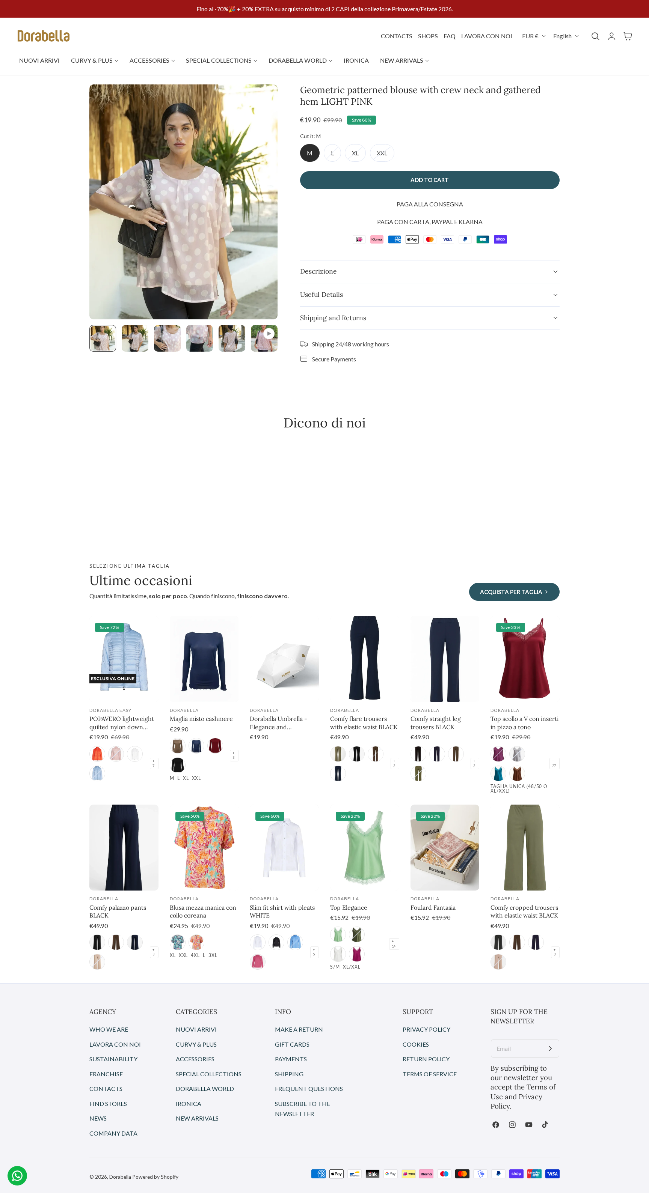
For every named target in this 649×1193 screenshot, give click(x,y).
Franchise (106, 1073)
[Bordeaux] (215, 746)
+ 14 (393, 943)
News (98, 1118)
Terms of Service (430, 1073)
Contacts (105, 1088)
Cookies (416, 1043)
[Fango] (178, 746)
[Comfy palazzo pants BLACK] (123, 848)
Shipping (289, 1073)
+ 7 (153, 763)
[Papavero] (97, 754)
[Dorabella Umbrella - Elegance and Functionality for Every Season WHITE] (284, 659)
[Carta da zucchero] (295, 942)
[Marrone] (517, 773)
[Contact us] (17, 1175)
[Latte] (135, 754)
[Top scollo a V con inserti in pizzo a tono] (525, 659)
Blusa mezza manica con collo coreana (203, 911)
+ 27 (554, 763)
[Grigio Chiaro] (517, 754)
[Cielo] (97, 773)
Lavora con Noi (115, 1043)
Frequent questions (309, 1088)
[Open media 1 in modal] (263, 98)
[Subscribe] (550, 1048)
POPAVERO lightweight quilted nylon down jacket (121, 723)
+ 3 (233, 755)
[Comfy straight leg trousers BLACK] (445, 659)
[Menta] (338, 934)
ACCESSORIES (195, 1058)
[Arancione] (196, 942)
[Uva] (498, 754)
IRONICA (188, 1103)
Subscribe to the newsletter (302, 1108)
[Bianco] (258, 942)
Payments (291, 1058)
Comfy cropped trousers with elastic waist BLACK (524, 911)
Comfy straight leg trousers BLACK (436, 723)
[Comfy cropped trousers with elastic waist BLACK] (525, 848)
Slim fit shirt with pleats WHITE (282, 911)
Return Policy (426, 1058)
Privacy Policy (426, 1029)
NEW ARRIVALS (197, 1118)
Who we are (108, 1029)
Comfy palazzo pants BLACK (117, 911)
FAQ (450, 35)
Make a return (299, 1029)
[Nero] (178, 765)
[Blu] (196, 746)
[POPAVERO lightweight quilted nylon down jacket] (123, 659)
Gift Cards (292, 1043)
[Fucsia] (258, 962)
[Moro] (375, 754)
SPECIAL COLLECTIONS (208, 1073)
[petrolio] (498, 773)
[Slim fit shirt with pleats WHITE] (284, 848)
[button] (595, 36)
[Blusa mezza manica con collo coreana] (204, 848)
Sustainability (113, 1058)
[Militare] (338, 754)
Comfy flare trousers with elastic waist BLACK (364, 723)
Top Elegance (348, 907)
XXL (385, 155)
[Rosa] (116, 754)
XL (359, 155)
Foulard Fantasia (433, 907)
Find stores (108, 1103)
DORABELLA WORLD (205, 1088)
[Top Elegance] (364, 848)
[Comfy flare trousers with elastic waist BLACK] (364, 659)
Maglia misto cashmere (201, 718)
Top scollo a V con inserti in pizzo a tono (524, 723)
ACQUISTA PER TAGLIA (511, 591)
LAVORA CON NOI (486, 35)
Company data (113, 1133)
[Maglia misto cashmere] (204, 659)
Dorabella (120, 1176)
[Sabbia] (97, 962)
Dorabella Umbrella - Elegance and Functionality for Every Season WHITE (281, 723)
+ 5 (314, 952)
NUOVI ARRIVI (196, 1029)
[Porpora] (357, 954)
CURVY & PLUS (196, 1043)
